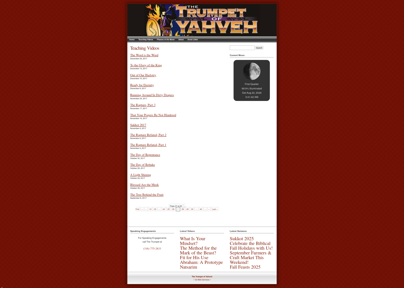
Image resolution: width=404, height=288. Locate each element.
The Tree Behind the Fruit (146, 194)
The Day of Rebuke (142, 164)
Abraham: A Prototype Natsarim (201, 264)
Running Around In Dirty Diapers (152, 95)
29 (187, 209)
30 (192, 209)
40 (201, 209)
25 (168, 209)
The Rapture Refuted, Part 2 (148, 134)
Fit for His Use (194, 257)
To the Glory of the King (146, 65)
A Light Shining (140, 174)
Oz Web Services (202, 279)
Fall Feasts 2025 (245, 267)
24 (164, 209)
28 (183, 209)
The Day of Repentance (145, 154)
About (181, 39)
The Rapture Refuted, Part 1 (148, 144)
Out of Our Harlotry (143, 75)
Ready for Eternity (142, 85)
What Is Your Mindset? (192, 240)
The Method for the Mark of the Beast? (198, 250)
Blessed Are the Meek (144, 184)
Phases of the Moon (166, 39)
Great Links (192, 39)
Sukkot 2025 (242, 238)
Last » (214, 209)
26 (173, 209)
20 (155, 209)
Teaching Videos (145, 39)
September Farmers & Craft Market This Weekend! (250, 257)
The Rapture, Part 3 (142, 105)
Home (132, 39)
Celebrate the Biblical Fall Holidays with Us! (251, 245)
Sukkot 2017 (138, 125)
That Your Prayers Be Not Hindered (153, 115)
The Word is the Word (144, 55)
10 (150, 209)
